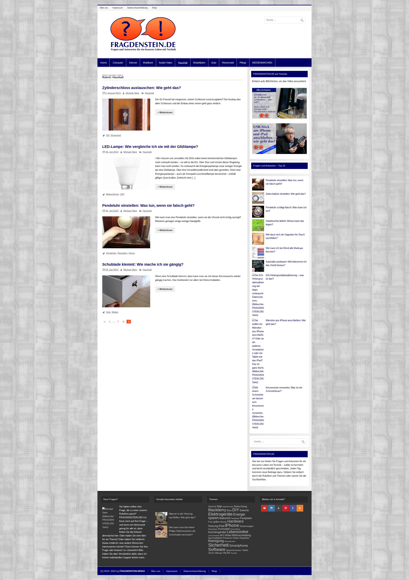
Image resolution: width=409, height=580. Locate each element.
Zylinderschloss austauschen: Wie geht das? (141, 88)
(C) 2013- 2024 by (122, 571)
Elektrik (244, 510)
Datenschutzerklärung (137, 8)
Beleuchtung (112, 194)
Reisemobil (228, 62)
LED (122, 194)
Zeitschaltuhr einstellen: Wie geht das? (286, 193)
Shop (154, 8)
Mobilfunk (148, 62)
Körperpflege (235, 529)
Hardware (235, 521)
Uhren (132, 253)
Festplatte (246, 518)
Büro (229, 510)
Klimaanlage (212, 529)
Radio (236, 538)
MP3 (222, 535)
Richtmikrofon (229, 541)
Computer (118, 62)
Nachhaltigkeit (215, 538)
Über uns (104, 8)
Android (212, 506)
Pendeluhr (111, 253)
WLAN (226, 552)
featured (224, 518)
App (219, 506)
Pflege (243, 62)
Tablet (245, 550)
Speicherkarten (233, 550)
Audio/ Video (165, 62)
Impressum (117, 8)
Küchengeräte (217, 532)
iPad (221, 526)
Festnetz (235, 518)
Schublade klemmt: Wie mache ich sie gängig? (142, 264)
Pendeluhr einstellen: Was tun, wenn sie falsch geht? (148, 205)
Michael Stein (132, 93)
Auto (213, 62)
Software (216, 549)
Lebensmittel (237, 532)
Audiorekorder (227, 507)
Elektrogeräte (220, 514)
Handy (223, 522)
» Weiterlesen (165, 112)
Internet (133, 62)
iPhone (232, 525)
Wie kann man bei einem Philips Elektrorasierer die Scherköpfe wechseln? (182, 531)
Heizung (213, 526)
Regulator (122, 253)
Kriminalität (224, 529)
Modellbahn (199, 62)
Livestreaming (213, 535)
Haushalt (182, 62)
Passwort (227, 538)
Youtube (234, 553)
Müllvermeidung (241, 535)
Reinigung (216, 541)
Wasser (219, 553)
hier (125, 550)
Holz (108, 312)
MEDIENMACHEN (262, 62)
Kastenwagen (247, 526)
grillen (216, 521)
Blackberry (217, 510)
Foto (210, 522)
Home (103, 62)
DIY (107, 135)
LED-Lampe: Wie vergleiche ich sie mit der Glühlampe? (150, 147)
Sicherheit (116, 135)
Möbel (115, 312)
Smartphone (238, 545)
